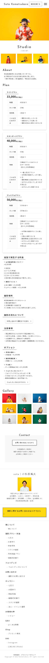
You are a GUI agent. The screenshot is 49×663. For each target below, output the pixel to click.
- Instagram (12, 642)
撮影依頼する (35, 4)
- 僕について (12, 529)
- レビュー (11, 616)
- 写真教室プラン (13, 554)
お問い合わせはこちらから (24, 442)
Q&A (7, 620)
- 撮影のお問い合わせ (16, 576)
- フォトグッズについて (17, 567)
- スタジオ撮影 (13, 550)
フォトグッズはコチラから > (17, 382)
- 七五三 (10, 538)
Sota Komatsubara (16, 4)
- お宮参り (11, 542)
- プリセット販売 (13, 633)
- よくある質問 (13, 624)
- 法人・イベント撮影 (16, 607)
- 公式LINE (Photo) (15, 646)
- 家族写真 (11, 546)
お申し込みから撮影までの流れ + (19, 321)
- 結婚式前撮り (13, 558)
